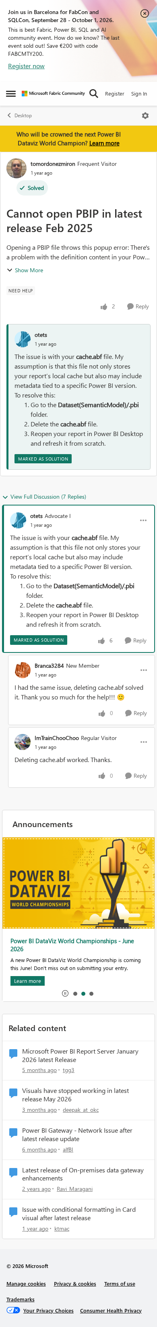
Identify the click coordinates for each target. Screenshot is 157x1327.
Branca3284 (49, 665)
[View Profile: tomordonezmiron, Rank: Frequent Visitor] (16, 168)
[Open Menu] (145, 115)
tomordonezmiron (53, 163)
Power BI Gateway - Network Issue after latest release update (77, 1134)
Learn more (104, 143)
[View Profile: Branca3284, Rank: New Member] (22, 670)
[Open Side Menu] (11, 94)
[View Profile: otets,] (22, 339)
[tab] (75, 993)
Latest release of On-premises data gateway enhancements (83, 1174)
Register (114, 93)
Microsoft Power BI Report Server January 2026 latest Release (80, 1055)
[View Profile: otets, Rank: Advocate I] (18, 520)
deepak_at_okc (81, 1109)
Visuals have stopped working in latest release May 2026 (75, 1094)
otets (41, 334)
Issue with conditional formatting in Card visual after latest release (79, 1213)
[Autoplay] (65, 993)
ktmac (61, 1228)
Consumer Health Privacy (111, 1310)
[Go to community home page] (53, 93)
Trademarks (20, 1299)
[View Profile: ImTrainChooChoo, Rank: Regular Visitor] (22, 742)
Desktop (23, 115)
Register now (26, 65)
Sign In (139, 93)
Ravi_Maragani (75, 1188)
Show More (29, 270)
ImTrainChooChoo (57, 738)
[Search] (94, 93)
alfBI (68, 1149)
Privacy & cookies (75, 1283)
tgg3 (68, 1070)
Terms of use (119, 1283)
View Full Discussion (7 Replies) (48, 496)
